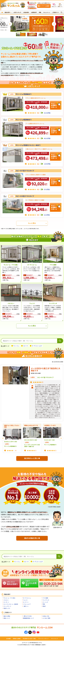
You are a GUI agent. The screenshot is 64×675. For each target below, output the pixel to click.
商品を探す (7, 12)
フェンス (25, 600)
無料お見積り (12, 583)
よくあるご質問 (46, 618)
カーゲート (25, 602)
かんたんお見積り (31, 583)
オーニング (45, 602)
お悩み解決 (26, 12)
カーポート (6, 602)
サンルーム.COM (31, 627)
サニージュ (16, 346)
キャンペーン (46, 12)
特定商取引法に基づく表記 (29, 638)
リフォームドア (27, 604)
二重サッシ (25, 606)
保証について (7, 618)
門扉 (44, 604)
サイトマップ (54, 638)
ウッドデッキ (46, 600)
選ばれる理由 (7, 616)
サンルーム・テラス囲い (10, 598)
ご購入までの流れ (27, 616)
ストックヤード (7, 606)
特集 (40, 12)
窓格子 (44, 606)
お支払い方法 (46, 616)
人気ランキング (17, 12)
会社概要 (8, 638)
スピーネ (25, 346)
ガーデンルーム (27, 598)
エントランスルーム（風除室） (11, 604)
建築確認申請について (28, 618)
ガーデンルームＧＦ (37, 346)
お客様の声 (34, 12)
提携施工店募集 (16, 638)
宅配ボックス (7, 608)
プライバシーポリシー (43, 638)
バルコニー (6, 600)
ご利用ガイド (55, 12)
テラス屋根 (45, 598)
